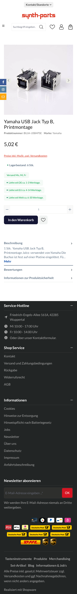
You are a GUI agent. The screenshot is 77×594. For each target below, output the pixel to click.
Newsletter (11, 436)
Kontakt (9, 356)
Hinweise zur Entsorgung (21, 415)
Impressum (11, 457)
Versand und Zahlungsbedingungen (28, 363)
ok (67, 493)
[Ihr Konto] (61, 27)
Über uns (10, 443)
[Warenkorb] (70, 27)
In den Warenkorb (21, 220)
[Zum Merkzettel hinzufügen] (43, 220)
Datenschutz (12, 450)
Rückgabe (10, 370)
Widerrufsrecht (14, 377)
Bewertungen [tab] (13, 269)
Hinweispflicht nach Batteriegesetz (27, 422)
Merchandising (59, 559)
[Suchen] (41, 27)
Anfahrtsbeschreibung (19, 464)
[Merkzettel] (52, 27)
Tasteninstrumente (18, 559)
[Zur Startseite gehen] (38, 15)
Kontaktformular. (44, 338)
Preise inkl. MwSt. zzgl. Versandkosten (25, 155)
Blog (31, 565)
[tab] (38, 252)
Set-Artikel (18, 565)
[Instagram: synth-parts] (3, 89)
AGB (7, 384)
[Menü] (3, 25)
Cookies (9, 408)
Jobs (7, 429)
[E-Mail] (3, 97)
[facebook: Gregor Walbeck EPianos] (3, 82)
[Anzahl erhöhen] (70, 209)
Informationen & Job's (51, 565)
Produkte (40, 559)
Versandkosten (14, 576)
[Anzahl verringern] (7, 209)
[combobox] (24, 27)
